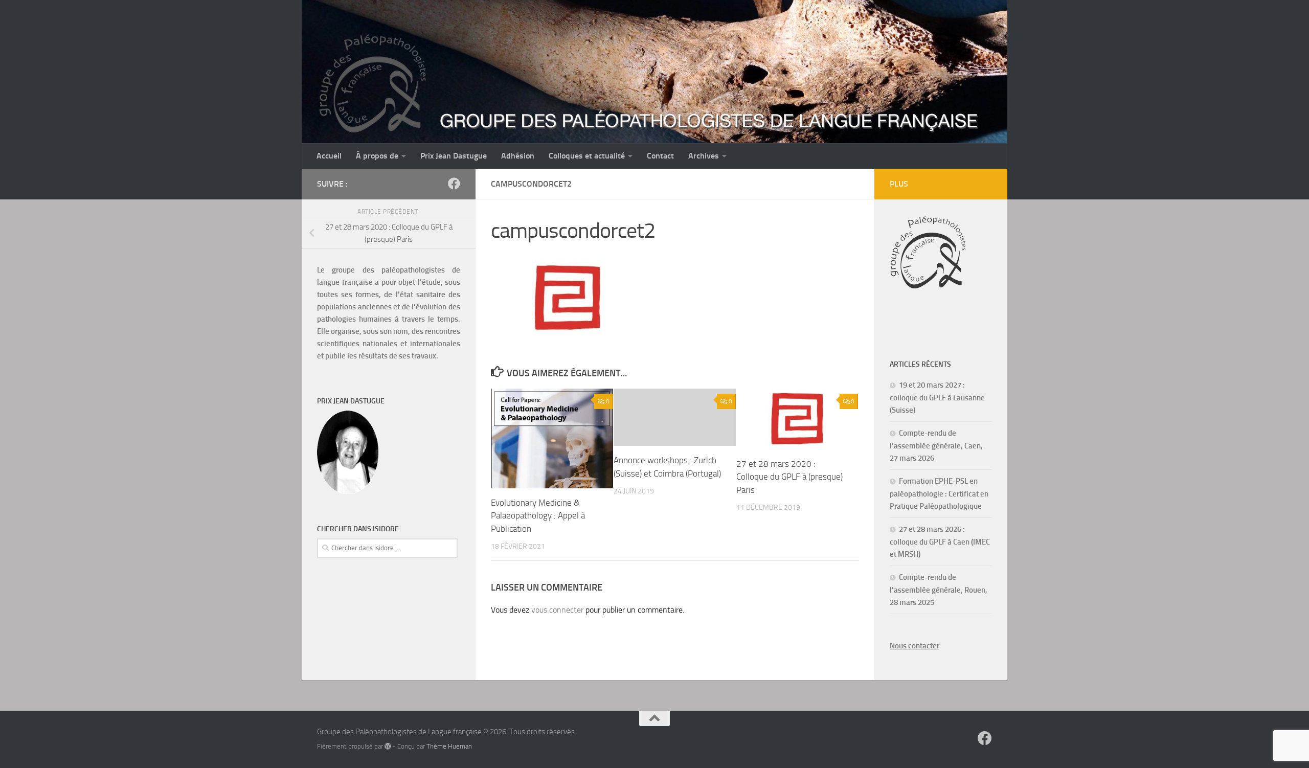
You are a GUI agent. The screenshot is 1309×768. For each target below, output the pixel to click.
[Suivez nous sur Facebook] (454, 183)
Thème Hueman (449, 746)
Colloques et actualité (587, 156)
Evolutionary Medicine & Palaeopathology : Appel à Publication (538, 516)
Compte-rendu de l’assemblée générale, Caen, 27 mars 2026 (936, 445)
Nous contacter (914, 645)
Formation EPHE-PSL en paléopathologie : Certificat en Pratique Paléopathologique (939, 494)
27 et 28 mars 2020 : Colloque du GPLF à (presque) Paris (789, 477)
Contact (660, 156)
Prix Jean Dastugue (453, 156)
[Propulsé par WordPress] (388, 746)
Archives (703, 156)
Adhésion (517, 156)
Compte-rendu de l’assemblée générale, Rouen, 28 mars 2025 (938, 590)
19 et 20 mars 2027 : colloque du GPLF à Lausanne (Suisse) (937, 397)
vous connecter (557, 610)
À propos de (377, 156)
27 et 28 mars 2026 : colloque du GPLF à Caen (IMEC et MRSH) (940, 542)
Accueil (329, 156)
